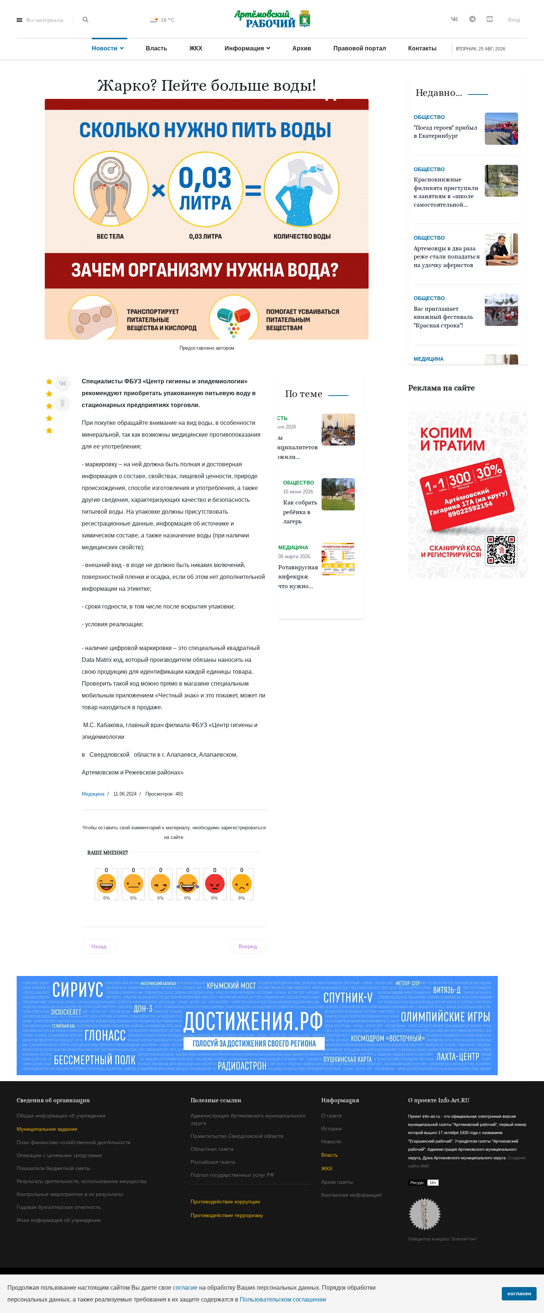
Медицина (93, 794)
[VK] (454, 20)
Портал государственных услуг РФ (232, 1175)
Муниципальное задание (47, 1129)
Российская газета (213, 1162)
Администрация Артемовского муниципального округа (248, 1119)
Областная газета (212, 1149)
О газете (331, 1116)
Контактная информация (351, 1195)
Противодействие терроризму (227, 1215)
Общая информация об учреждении (61, 1116)
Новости (104, 48)
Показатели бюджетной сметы (53, 1168)
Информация (244, 48)
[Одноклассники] (62, 404)
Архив (301, 48)
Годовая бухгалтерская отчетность (59, 1207)
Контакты (422, 48)
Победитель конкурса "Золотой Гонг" (442, 1239)
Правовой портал (359, 48)
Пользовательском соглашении (283, 1299)
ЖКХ (195, 48)
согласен (519, 1293)
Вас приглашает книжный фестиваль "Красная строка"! (443, 317)
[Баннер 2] (468, 494)
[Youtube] (490, 20)
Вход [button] (514, 20)
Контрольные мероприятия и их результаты (70, 1194)
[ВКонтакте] (62, 384)
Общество (429, 117)
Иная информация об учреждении (59, 1220)
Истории (331, 1129)
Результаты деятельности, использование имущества (82, 1181)
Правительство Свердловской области (237, 1136)
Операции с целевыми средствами (59, 1155)
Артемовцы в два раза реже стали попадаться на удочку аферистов (447, 257)
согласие (185, 1287)
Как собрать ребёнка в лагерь (300, 512)
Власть (156, 48)
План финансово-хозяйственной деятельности (74, 1142)
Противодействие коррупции (225, 1201)
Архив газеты (337, 1182)
